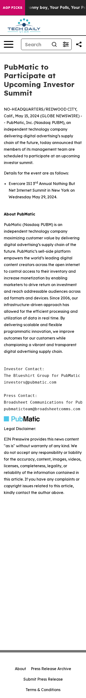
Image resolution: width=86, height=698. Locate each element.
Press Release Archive (51, 668)
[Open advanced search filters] (65, 44)
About (20, 668)
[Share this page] (78, 44)
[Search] (54, 44)
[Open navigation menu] (8, 44)
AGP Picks (12, 7)
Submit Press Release (43, 679)
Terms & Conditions (43, 689)
